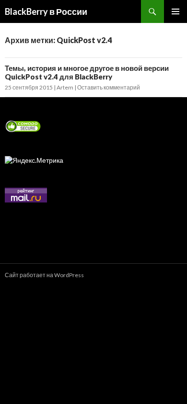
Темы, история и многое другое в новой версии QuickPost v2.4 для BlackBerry (87, 72)
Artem (65, 87)
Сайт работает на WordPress (44, 275)
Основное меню (175, 11)
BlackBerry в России (46, 11)
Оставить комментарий (108, 87)
